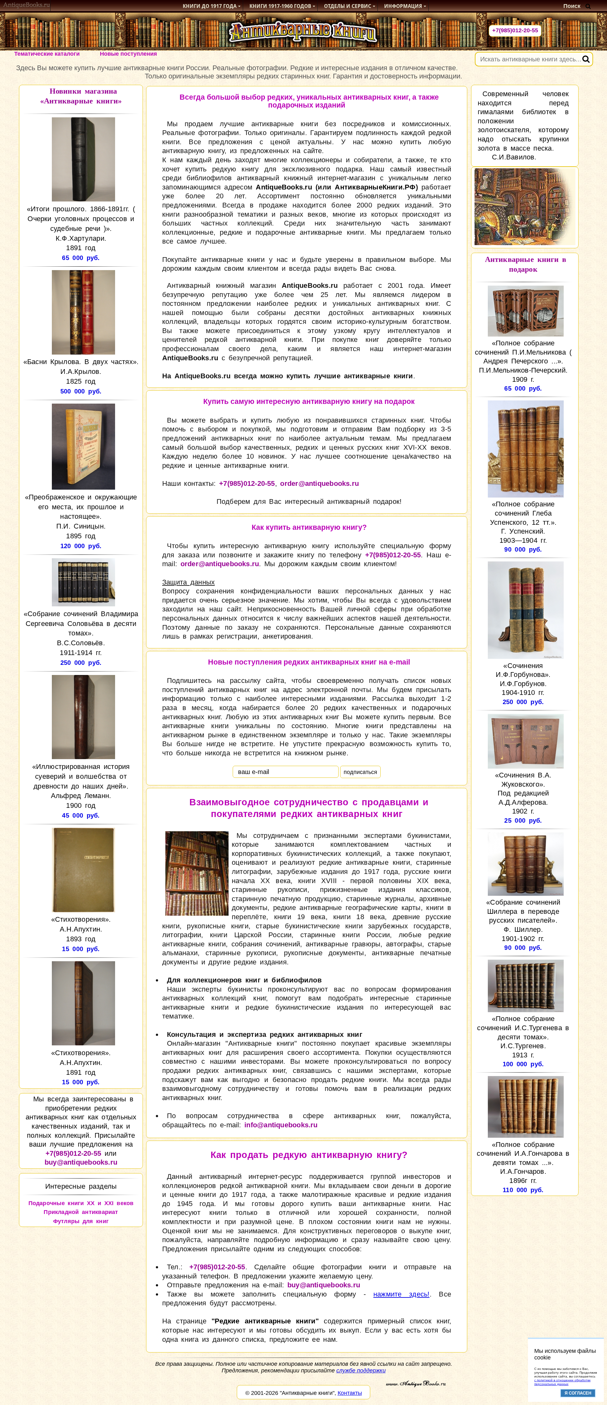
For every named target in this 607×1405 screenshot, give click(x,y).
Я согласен (578, 1393)
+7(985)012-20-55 (515, 30)
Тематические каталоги (47, 54)
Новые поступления (128, 54)
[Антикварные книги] (26, 6)
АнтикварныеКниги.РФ (375, 187)
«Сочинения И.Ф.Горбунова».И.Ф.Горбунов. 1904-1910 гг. (523, 679)
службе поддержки (361, 1370)
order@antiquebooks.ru (319, 483)
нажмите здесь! (401, 1294)
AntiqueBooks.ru (284, 187)
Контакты (350, 1393)
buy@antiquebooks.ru (81, 1162)
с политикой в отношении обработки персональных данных (562, 1382)
